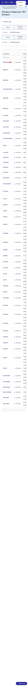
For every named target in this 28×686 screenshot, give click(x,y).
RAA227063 (6, 177)
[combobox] (21, 5)
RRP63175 (5, 108)
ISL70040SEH (6, 375)
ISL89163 (5, 336)
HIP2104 (5, 224)
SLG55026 (6, 162)
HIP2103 (5, 216)
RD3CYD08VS (6, 387)
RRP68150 (5, 80)
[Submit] (17, 5)
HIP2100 (5, 204)
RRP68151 (5, 69)
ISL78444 (5, 323)
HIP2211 (5, 368)
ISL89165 (5, 348)
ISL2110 (5, 273)
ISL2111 (5, 279)
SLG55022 (6, 157)
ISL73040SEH (6, 381)
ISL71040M (6, 297)
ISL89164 (5, 342)
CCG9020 (5, 115)
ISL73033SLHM (7, 183)
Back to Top (21, 683)
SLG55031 (5, 167)
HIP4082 (5, 249)
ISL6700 (5, 291)
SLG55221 (5, 172)
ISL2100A (5, 261)
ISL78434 (5, 314)
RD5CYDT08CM (7, 392)
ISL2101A (5, 267)
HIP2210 (5, 357)
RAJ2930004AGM (7, 138)
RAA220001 (6, 397)
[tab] (20, 27)
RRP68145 (5, 98)
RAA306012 (6, 121)
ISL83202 (5, 330)
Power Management (11, 6)
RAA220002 (6, 403)
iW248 (4, 145)
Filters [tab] (8, 27)
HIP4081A (5, 242)
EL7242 (5, 198)
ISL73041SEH (6, 133)
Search (21, 2)
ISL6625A (5, 285)
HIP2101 (5, 210)
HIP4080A (5, 233)
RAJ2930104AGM (7, 89)
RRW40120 (6, 62)
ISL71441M (6, 127)
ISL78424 (5, 191)
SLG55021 (5, 152)
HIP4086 (5, 255)
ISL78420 (5, 305)
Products (4, 6)
